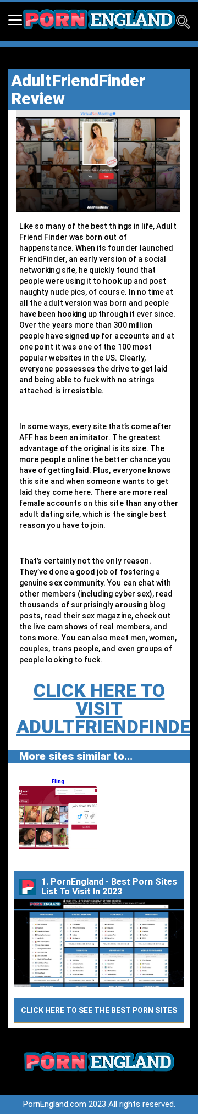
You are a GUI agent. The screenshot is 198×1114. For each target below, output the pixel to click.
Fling (58, 781)
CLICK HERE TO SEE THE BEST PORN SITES (99, 1010)
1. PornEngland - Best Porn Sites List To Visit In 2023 (109, 886)
